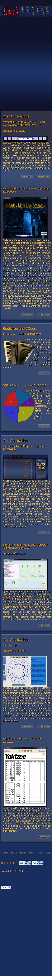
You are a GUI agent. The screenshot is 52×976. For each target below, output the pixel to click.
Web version (27, 176)
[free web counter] (8, 864)
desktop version (44, 176)
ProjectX (42, 10)
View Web (27, 314)
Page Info (6, 887)
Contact (47, 10)
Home (22, 9)
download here (44, 314)
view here (44, 373)
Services (28, 10)
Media (37, 9)
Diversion (33, 10)
